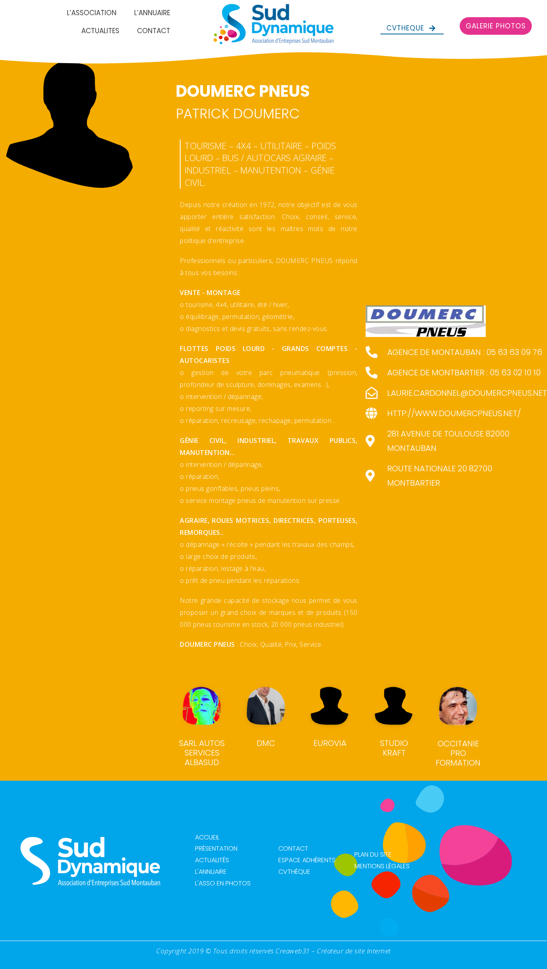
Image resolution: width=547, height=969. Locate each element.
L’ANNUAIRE (152, 13)
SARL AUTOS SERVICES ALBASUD (202, 752)
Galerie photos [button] (496, 26)
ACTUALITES (100, 31)
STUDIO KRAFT (394, 748)
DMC (266, 743)
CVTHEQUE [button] (405, 28)
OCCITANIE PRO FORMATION (458, 753)
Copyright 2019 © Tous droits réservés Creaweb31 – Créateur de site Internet (273, 950)
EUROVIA (330, 743)
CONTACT (153, 31)
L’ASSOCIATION (92, 13)
